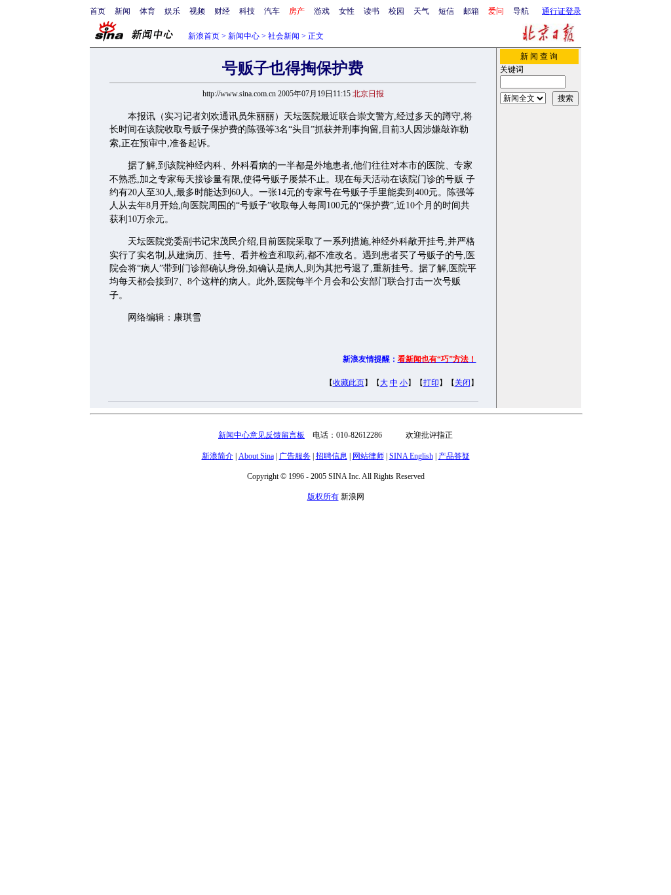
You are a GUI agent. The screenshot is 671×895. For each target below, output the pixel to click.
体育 (147, 11)
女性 (347, 11)
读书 (371, 11)
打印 (431, 382)
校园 (396, 11)
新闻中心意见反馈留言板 (261, 435)
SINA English (411, 456)
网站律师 (368, 456)
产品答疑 (454, 456)
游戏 (322, 11)
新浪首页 (204, 36)
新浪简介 (217, 456)
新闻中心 (243, 36)
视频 (197, 11)
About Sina (256, 456)
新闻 (122, 11)
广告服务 (295, 456)
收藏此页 (348, 382)
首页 (97, 11)
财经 (222, 11)
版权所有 (323, 496)
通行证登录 (561, 11)
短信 (446, 11)
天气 (421, 11)
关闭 (462, 382)
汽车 (272, 11)
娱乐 (172, 11)
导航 (521, 11)
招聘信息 (331, 456)
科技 (247, 11)
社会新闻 (283, 36)
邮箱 (471, 11)
